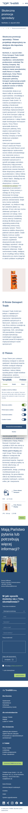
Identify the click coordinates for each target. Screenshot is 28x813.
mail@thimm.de (7, 779)
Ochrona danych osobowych (11, 787)
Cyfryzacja (5, 705)
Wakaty (4, 719)
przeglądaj (7, 659)
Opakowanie (6, 701)
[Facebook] (16, 803)
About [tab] (23, 384)
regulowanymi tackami (10, 186)
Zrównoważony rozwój (9, 707)
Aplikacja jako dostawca (9, 731)
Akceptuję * (14, 665)
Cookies (5, 791)
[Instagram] (12, 803)
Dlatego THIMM (7, 717)
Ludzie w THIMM (7, 721)
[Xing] (8, 803)
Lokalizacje (5, 750)
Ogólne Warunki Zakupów (10, 733)
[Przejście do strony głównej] (10, 3)
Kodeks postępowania (9, 752)
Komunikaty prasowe (8, 28)
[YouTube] (21, 803)
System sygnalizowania (9, 797)
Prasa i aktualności (8, 754)
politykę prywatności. (16, 665)
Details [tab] (14, 384)
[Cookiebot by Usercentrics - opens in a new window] (19, 380)
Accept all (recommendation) (14, 426)
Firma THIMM (6, 748)
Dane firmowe (6, 784)
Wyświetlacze (6, 703)
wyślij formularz (20, 675)
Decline (14, 431)
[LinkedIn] (3, 803)
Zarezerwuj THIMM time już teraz (12, 763)
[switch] (24, 409)
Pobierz (22, 517)
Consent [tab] (5, 384)
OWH (4, 794)
